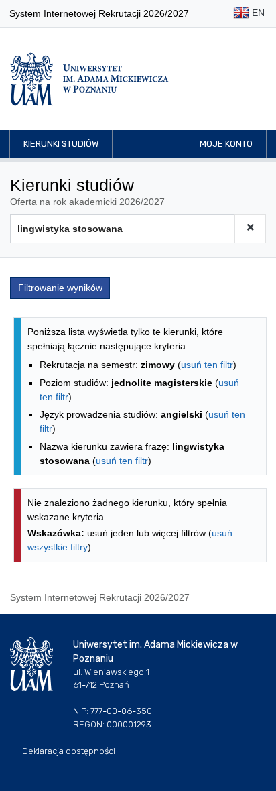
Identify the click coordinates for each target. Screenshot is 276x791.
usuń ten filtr (207, 364)
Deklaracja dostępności (68, 751)
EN (257, 12)
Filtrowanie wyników (60, 287)
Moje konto (226, 144)
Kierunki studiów (60, 144)
